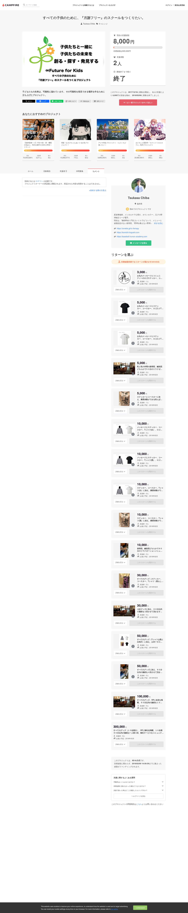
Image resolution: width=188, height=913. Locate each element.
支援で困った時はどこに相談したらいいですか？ (130, 790)
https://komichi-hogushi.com (128, 232)
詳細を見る (119, 289)
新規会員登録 (180, 5)
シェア (44, 101)
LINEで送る (58, 101)
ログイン (168, 5)
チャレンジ (103, 24)
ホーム (30, 171)
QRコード (100, 101)
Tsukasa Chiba (89, 24)
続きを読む (158, 223)
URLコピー (72, 101)
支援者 (63, 171)
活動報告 (47, 171)
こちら (139, 804)
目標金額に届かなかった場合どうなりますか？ (130, 786)
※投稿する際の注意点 (97, 190)
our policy (114, 909)
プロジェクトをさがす (107, 5)
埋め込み (86, 101)
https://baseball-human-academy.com (132, 236)
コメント (96, 171)
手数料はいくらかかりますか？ (124, 782)
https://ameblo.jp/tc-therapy (128, 228)
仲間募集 (79, 171)
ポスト (30, 101)
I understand (140, 908)
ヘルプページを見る (138, 796)
